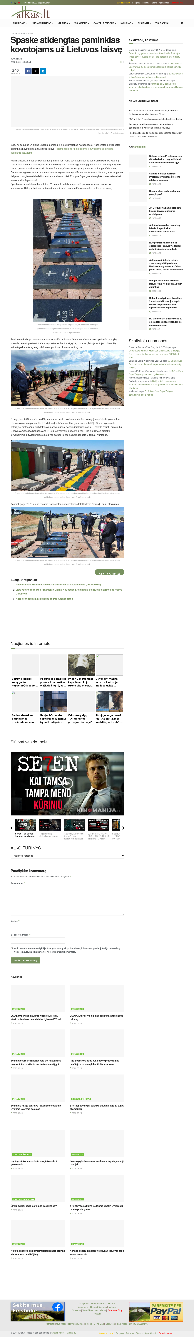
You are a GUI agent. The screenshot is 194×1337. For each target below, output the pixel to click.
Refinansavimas (76, 1323)
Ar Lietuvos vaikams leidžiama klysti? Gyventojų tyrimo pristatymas (96, 1207)
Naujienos (19, 23)
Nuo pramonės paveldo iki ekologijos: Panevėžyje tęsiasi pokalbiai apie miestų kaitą (165, 246)
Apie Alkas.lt (164, 2)
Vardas (15, 921)
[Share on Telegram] (43, 71)
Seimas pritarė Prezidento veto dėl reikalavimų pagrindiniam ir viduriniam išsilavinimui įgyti (36, 1062)
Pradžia (14, 33)
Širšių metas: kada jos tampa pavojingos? (34, 1206)
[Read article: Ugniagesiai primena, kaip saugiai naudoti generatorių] (38, 1143)
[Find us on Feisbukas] (11, 2)
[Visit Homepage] (30, 12)
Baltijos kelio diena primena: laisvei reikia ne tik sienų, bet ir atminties (165, 283)
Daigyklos (110, 1323)
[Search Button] (182, 23)
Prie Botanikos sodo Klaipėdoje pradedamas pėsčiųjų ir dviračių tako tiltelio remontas (94, 1062)
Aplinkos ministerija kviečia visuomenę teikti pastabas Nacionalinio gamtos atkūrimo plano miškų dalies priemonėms (166, 264)
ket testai (50, 1323)
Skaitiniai (143, 23)
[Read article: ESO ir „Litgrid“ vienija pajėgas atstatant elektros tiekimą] (97, 998)
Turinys (154, 2)
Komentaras (18, 882)
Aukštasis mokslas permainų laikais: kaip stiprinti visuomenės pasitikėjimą (38, 1252)
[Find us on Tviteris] (15, 2)
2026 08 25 (17, 1023)
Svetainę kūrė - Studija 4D (63, 1332)
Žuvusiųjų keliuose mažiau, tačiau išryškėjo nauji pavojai (96, 1162)
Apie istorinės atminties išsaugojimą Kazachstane (44, 598)
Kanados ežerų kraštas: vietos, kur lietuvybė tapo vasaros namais (97, 1252)
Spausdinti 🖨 (109, 573)
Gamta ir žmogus (104, 23)
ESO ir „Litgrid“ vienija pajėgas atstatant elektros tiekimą (96, 1017)
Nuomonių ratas (41, 23)
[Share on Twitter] (35, 71)
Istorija (30, 33)
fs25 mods (61, 1323)
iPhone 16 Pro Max (94, 1323)
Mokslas (125, 23)
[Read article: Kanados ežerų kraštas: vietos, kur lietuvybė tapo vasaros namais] (97, 1233)
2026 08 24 (156, 311)
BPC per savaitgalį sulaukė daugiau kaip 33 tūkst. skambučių (97, 1107)
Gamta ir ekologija (23, 1199)
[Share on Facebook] (28, 71)
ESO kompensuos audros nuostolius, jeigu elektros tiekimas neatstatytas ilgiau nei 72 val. (36, 1017)
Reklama (145, 2)
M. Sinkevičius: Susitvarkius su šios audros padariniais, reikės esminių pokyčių (155, 67)
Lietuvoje (18, 1009)
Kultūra (63, 23)
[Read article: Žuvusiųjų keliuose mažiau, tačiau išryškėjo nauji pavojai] (97, 1143)
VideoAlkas (87, 1310)
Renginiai (136, 2)
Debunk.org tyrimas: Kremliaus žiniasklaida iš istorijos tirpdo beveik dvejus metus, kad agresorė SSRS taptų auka (154, 56)
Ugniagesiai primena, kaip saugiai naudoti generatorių (34, 1162)
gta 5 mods (122, 1323)
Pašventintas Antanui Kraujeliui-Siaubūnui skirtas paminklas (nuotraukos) (58, 584)
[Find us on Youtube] (19, 2)
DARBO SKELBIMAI (138, 1323)
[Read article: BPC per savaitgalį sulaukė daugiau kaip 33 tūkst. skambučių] (97, 1088)
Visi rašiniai (162, 23)
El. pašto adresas (21, 934)
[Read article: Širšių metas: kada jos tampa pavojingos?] (38, 1188)
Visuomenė (80, 23)
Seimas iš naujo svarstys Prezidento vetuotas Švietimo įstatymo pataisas (36, 1107)
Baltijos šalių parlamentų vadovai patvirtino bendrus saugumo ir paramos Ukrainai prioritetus (156, 87)
